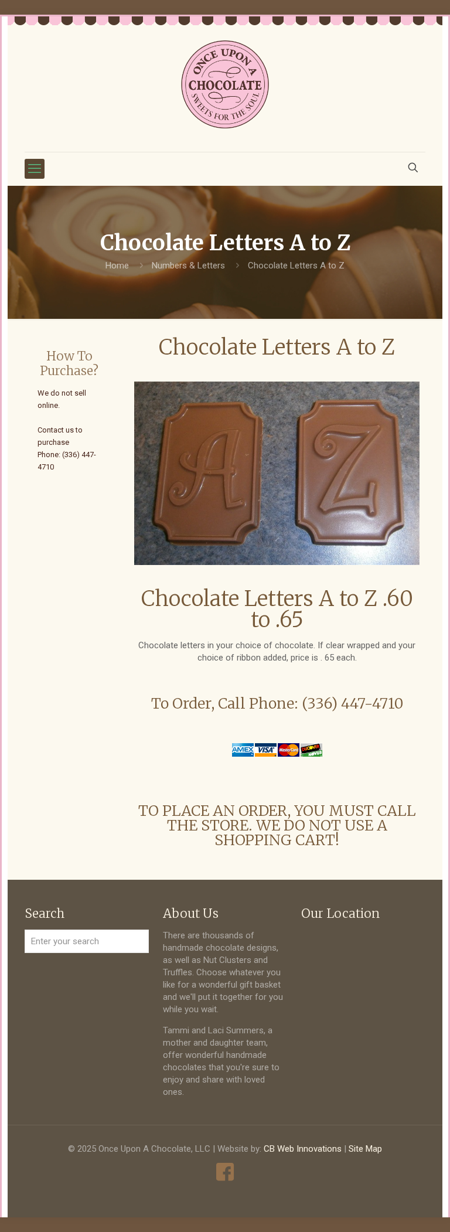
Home (117, 265)
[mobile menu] (35, 169)
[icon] (225, 1172)
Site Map (365, 1148)
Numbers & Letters (188, 265)
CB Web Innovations (303, 1148)
